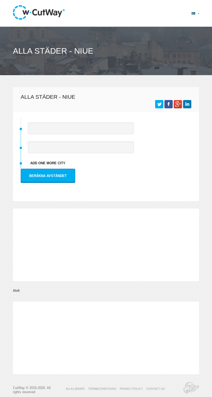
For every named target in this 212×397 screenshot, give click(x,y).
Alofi (16, 291)
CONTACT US (155, 388)
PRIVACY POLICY (131, 388)
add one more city (47, 163)
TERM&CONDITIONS (102, 388)
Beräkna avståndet (48, 176)
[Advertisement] (106, 245)
